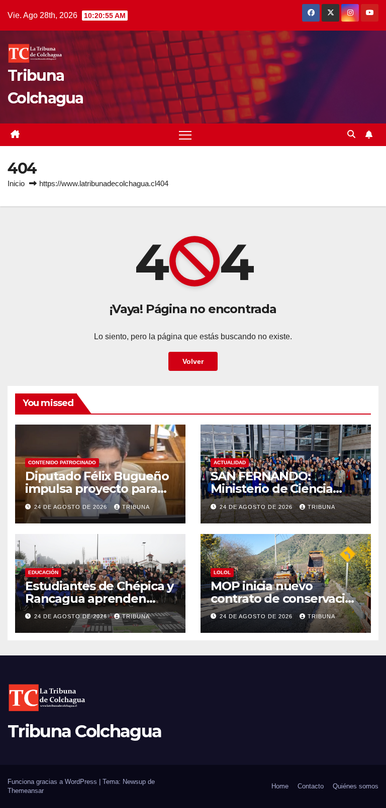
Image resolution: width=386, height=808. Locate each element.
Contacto (311, 786)
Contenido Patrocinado (62, 462)
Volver (193, 361)
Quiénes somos (355, 786)
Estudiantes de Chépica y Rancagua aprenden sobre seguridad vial (99, 598)
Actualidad (230, 462)
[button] (351, 134)
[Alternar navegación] (185, 135)
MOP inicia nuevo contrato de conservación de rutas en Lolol (285, 598)
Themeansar (26, 790)
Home (279, 786)
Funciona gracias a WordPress (53, 781)
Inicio (16, 183)
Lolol (222, 572)
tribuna (136, 507)
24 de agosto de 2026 (71, 507)
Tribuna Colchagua (84, 731)
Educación (43, 572)
